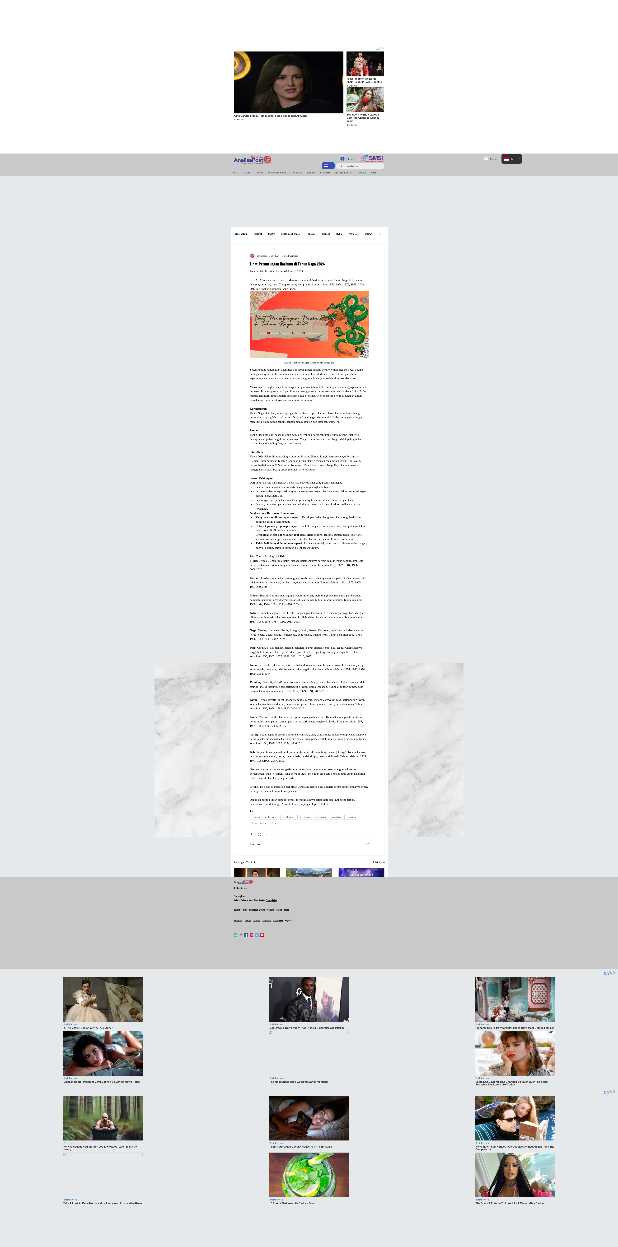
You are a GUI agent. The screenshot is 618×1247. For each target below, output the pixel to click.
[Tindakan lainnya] (367, 256)
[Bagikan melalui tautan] (274, 834)
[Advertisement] (96, 22)
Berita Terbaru (240, 233)
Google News (288, 817)
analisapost (321, 817)
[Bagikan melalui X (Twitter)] (259, 834)
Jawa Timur (336, 817)
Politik (271, 233)
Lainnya (368, 233)
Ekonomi (326, 233)
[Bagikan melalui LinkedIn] (267, 834)
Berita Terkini (305, 817)
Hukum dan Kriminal (290, 233)
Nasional (258, 233)
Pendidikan (266, 920)
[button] (380, 234)
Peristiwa (311, 233)
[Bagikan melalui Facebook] (251, 834)
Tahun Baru (351, 817)
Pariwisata (354, 233)
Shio (274, 823)
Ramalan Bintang (259, 823)
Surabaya (256, 817)
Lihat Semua (379, 862)
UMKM (339, 233)
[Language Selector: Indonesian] (328, 165)
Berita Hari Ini (271, 817)
